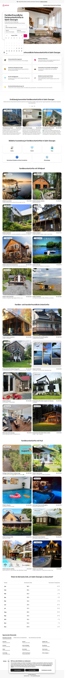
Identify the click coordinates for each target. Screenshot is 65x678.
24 (6, 50)
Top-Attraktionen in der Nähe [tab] (35, 637)
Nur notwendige (32, 670)
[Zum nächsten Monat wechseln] (21, 35)
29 (19, 50)
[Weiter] (34, 106)
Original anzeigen (43, 1)
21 (16, 48)
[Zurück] (30, 106)
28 (16, 50)
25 (9, 50)
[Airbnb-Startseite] (6, 5)
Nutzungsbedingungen (35, 675)
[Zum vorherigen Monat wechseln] (6, 35)
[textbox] (10, 32)
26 (11, 50)
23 (21, 48)
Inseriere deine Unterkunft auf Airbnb (52, 5)
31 (6, 53)
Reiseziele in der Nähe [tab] (7, 637)
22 (19, 48)
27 (14, 50)
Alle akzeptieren (17, 670)
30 (21, 50)
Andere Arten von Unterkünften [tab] (20, 637)
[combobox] (16, 27)
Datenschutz (26, 675)
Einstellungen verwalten (46, 670)
